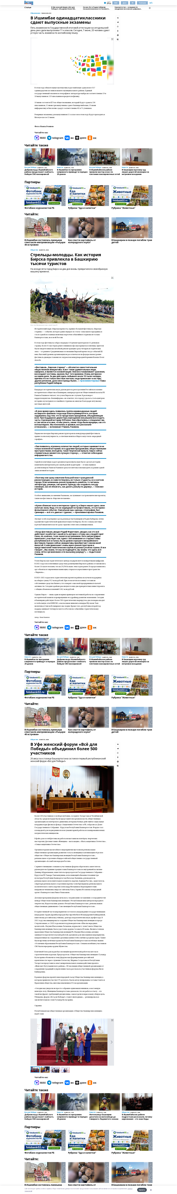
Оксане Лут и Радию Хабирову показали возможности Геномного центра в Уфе (96, 8)
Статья (27, 7)
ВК (132, 3)
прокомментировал (89, 380)
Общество (34, 739)
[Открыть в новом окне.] (40, 138)
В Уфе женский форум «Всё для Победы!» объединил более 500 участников (63, 8)
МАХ (115, 3)
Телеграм (142, 3)
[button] (111, 1042)
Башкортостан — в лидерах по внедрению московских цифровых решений (128, 8)
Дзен (124, 3)
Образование (35, 13)
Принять (142, 1190)
